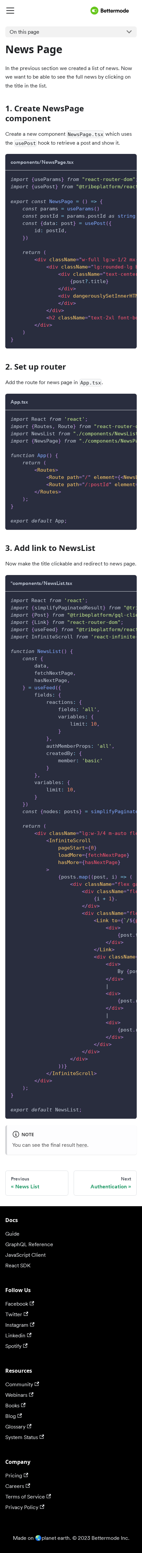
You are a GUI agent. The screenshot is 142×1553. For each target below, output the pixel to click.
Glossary (15, 1427)
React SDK (17, 1265)
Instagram (16, 1325)
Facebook (16, 1304)
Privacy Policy (21, 1507)
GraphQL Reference (29, 1244)
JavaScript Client (25, 1255)
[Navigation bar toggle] (46, 11)
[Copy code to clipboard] (128, 178)
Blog (10, 1416)
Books (12, 1405)
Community (19, 1384)
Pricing (13, 1475)
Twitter (13, 1314)
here (81, 1145)
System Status (21, 1437)
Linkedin (15, 1335)
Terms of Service (25, 1497)
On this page (24, 32)
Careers (14, 1486)
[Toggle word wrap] (116, 178)
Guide (12, 1234)
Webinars (16, 1395)
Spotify (13, 1346)
